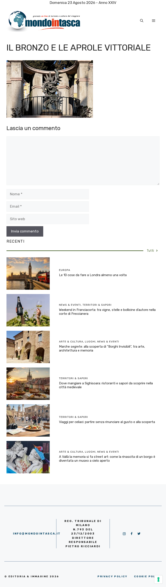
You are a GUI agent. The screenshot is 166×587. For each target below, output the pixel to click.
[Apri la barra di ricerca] (142, 20)
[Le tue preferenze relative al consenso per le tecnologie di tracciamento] (158, 579)
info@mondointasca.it (37, 533)
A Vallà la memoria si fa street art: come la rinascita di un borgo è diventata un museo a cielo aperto (107, 459)
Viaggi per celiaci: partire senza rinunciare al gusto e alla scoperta (107, 422)
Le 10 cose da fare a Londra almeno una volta (93, 275)
